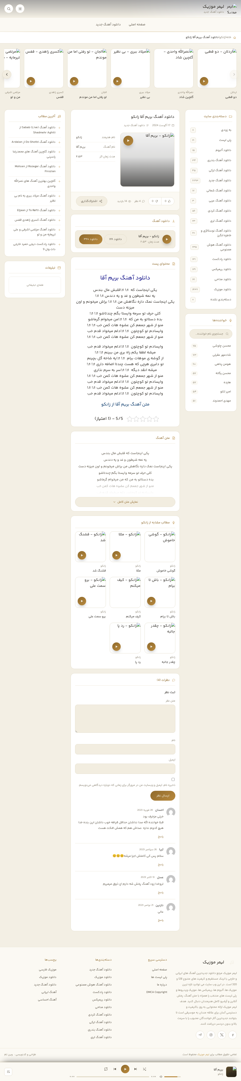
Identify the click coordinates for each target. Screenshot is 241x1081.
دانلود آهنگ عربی (220, 200)
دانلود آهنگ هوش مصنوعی (219, 247)
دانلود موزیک (222, 289)
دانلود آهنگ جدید (108, 24)
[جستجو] (8, 8)
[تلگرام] (200, 1035)
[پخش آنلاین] (204, 81)
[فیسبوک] (232, 1035)
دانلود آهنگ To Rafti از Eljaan (36, 210)
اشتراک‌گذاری (89, 201)
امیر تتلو (225, 391)
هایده (227, 382)
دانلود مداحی (222, 279)
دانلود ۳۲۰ (91, 239)
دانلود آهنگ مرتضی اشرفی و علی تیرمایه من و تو (34, 232)
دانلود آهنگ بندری (219, 160)
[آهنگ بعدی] (135, 1069)
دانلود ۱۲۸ (115, 239)
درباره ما (162, 984)
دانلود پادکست (221, 259)
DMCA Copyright (156, 992)
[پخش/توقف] (125, 1069)
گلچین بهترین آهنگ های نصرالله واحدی (35, 184)
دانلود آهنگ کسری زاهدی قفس (35, 220)
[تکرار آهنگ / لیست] (106, 1069)
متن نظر (170, 701)
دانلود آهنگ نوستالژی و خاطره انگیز (216, 233)
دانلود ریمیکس (221, 269)
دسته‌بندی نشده (220, 299)
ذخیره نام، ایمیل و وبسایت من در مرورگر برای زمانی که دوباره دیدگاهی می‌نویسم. (126, 785)
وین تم (8, 1055)
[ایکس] (221, 1035)
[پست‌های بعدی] (6, 74)
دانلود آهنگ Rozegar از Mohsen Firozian (35, 169)
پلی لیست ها (159, 977)
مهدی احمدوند (222, 400)
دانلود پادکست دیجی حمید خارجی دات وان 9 (34, 247)
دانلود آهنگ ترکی (220, 170)
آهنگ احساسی (47, 999)
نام (173, 740)
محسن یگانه (223, 373)
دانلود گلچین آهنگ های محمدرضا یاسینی (34, 154)
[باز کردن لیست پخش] (8, 1072)
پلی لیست (225, 140)
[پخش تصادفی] (144, 1069)
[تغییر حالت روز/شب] (20, 8)
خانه (228, 37)
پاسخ (161, 836)
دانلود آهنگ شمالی (218, 190)
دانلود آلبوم (223, 150)
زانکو (222, 37)
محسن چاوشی (222, 346)
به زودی (226, 130)
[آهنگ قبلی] (115, 1069)
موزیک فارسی (47, 969)
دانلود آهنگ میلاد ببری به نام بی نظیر (35, 198)
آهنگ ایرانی (48, 992)
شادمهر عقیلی (222, 355)
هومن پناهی (223, 364)
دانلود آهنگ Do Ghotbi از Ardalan (34, 142)
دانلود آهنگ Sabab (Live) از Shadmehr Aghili (37, 130)
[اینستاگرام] (211, 1035)
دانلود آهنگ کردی (219, 210)
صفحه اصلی (137, 24)
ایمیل (172, 760)
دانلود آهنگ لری (220, 221)
